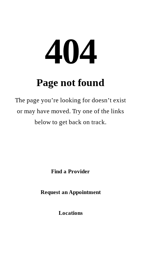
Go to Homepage (71, 151)
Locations (71, 213)
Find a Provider (70, 171)
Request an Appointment (71, 192)
